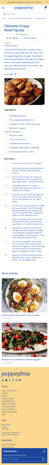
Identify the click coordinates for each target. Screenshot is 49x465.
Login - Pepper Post (9, 390)
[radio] (5, 34)
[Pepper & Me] (24, 8)
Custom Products (8, 409)
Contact (5, 393)
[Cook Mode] (16, 74)
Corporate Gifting (8, 406)
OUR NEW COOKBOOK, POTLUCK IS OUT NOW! (24, 2)
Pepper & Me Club (8, 404)
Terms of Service (8, 447)
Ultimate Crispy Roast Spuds (16, 28)
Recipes (5, 396)
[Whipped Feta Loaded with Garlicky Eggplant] (24, 340)
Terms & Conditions (9, 444)
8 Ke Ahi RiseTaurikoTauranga (6, 426)
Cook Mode (8, 74)
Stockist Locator (8, 398)
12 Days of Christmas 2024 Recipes (20, 18)
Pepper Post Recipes (9, 412)
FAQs (3, 414)
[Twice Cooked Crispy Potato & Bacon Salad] (24, 295)
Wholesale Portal (8, 401)
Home (3, 18)
